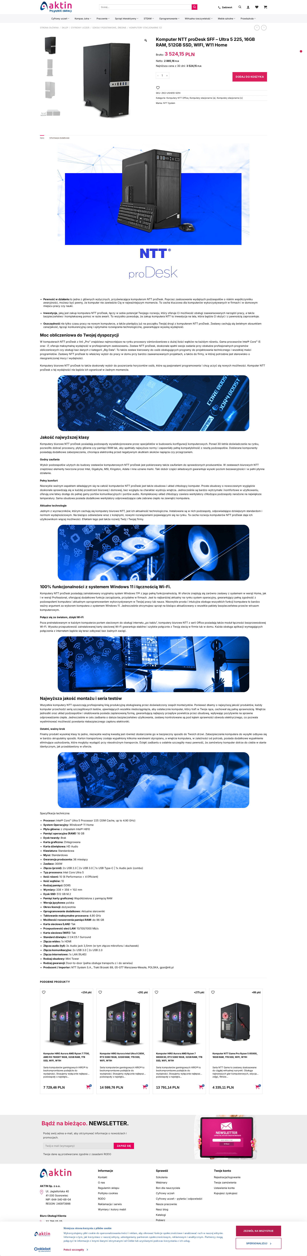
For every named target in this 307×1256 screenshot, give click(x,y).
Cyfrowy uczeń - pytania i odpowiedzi (179, 1198)
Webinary (161, 1182)
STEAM (148, 18)
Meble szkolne (225, 18)
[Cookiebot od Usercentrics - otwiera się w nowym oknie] (42, 1249)
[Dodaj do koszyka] (88, 1087)
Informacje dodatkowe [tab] (59, 138)
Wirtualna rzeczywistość (197, 18)
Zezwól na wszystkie (259, 1231)
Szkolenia (162, 1177)
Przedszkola (247, 18)
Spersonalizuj (256, 1243)
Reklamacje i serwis (110, 1204)
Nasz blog (162, 1209)
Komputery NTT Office (177, 98)
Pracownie (102, 18)
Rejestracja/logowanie (227, 1177)
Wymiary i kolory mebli (112, 1209)
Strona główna (49, 27)
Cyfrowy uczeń (59, 18)
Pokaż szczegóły (74, 1249)
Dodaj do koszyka (250, 76)
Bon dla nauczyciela (168, 1188)
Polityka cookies (108, 1193)
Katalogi (161, 1214)
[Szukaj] (240, 7)
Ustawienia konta (224, 1188)
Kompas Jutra (82, 18)
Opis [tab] (42, 138)
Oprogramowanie (168, 18)
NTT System (169, 103)
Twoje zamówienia (225, 1182)
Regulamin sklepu (108, 1188)
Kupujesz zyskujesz (225, 1193)
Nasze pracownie (166, 1204)
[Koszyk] (265, 7)
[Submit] (194, 7)
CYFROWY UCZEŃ (80, 27)
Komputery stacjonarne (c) (145, 27)
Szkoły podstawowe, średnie (109, 27)
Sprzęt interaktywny (125, 18)
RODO (101, 1198)
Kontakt (102, 1177)
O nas (101, 1182)
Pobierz (160, 1220)
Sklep (65, 27)
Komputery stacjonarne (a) (203, 98)
